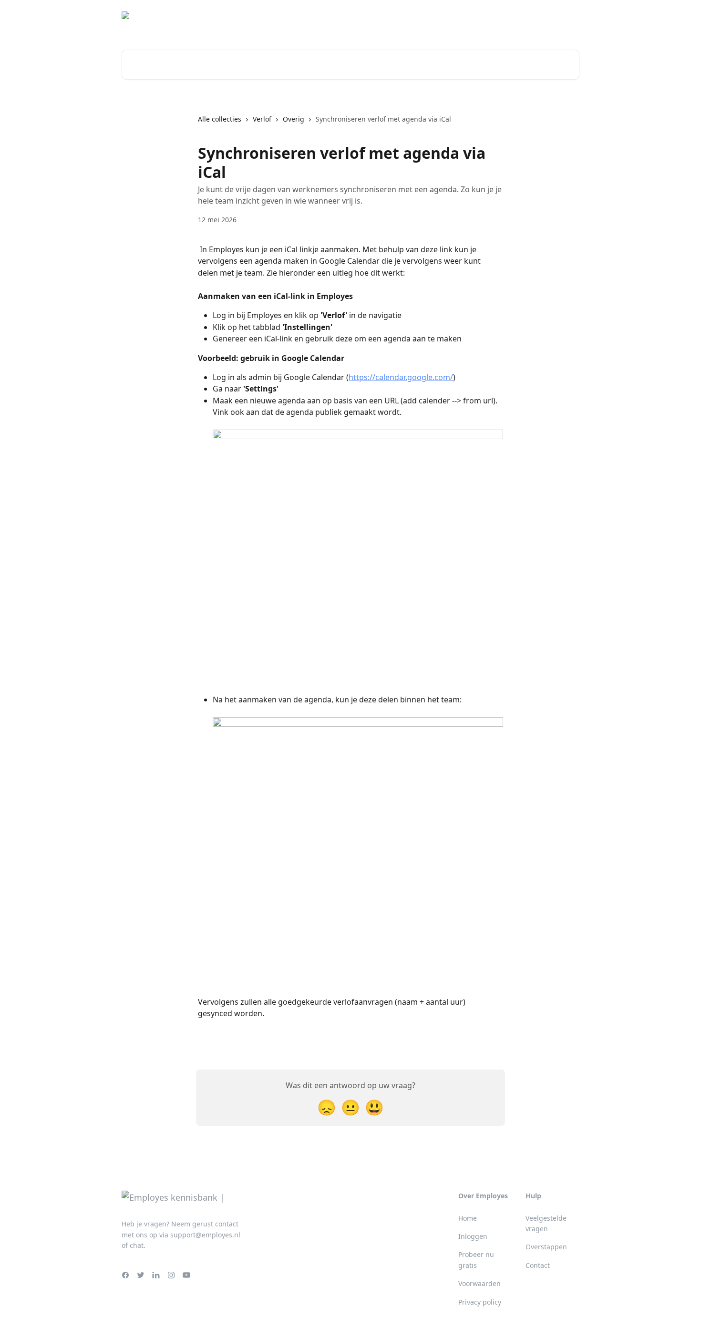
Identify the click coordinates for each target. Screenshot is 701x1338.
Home (467, 1218)
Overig (293, 119)
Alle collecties (219, 119)
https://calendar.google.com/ (401, 377)
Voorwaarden (479, 1283)
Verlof (262, 119)
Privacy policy (479, 1302)
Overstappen (546, 1246)
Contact (538, 1265)
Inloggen (559, 19)
